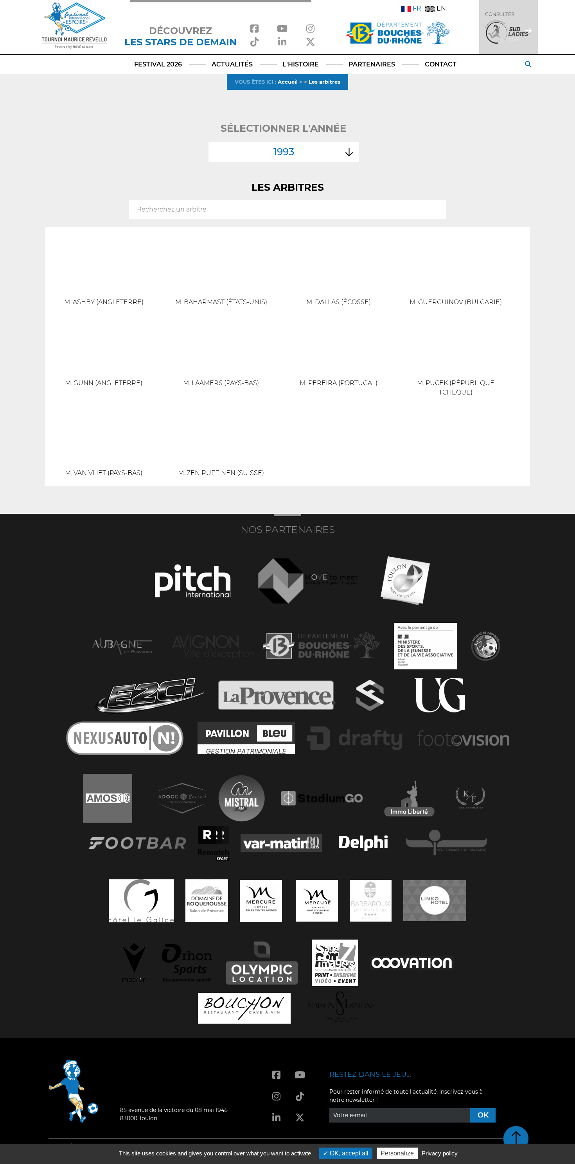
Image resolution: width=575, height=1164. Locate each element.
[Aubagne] (122, 645)
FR (417, 8)
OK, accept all (348, 1153)
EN (441, 8)
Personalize (397, 1153)
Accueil (288, 82)
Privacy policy (440, 1153)
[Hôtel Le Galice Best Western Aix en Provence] (141, 900)
